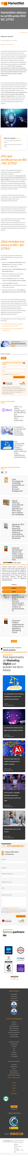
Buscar (3, 358)
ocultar (17, 138)
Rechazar (14, 588)
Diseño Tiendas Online (14, 1028)
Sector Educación (14, 1066)
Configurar (14, 584)
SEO (14, 1048)
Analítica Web (14, 1054)
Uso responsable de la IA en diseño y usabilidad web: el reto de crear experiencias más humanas (20, 449)
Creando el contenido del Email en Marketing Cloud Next (20, 431)
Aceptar (14, 591)
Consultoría (14, 1022)
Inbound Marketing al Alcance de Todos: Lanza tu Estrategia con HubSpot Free (17, 554)
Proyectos (14, 1082)
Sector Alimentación (14, 1073)
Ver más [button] (14, 641)
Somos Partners (14, 996)
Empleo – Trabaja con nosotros (14, 1077)
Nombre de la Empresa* (7, 873)
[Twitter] (14, 1134)
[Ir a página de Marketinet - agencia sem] (8, 959)
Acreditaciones (14, 998)
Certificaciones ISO (14, 1000)
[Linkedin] (16, 1134)
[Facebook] (11, 1134)
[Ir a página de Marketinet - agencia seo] (20, 968)
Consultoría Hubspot (14, 1036)
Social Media (14, 1046)
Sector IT (14, 1068)
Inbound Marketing (14, 1034)
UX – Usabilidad (14, 1056)
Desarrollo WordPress (14, 1026)
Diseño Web (14, 1024)
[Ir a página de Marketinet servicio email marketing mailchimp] (8, 968)
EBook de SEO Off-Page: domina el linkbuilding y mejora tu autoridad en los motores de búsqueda (18, 531)
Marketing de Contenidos (14, 1041)
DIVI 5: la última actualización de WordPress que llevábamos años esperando (20, 413)
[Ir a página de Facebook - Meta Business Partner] (20, 959)
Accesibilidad (17, 1150)
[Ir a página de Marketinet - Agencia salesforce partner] (8, 950)
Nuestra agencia (14, 994)
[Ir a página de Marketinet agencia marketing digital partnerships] (14, 979)
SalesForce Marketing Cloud (14, 1032)
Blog (14, 1090)
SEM (14, 1050)
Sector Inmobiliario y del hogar (14, 1075)
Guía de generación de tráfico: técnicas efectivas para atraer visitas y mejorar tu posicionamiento (18, 603)
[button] (2, 3)
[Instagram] (22, 1134)
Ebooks (14, 1088)
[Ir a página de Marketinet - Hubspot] (20, 950)
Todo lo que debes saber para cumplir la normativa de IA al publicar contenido (12, 761)
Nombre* (3, 859)
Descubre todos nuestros (12, 649)
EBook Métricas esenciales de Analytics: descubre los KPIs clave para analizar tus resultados (18, 508)
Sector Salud (14, 1064)
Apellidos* (3, 867)
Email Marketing (14, 1044)
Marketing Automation (14, 1030)
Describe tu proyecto (6, 895)
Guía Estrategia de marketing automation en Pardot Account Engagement (18, 485)
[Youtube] (19, 1134)
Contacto (14, 1106)
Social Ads (14, 1052)
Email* (3, 888)
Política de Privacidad (14, 374)
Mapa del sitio (14, 1093)
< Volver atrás (23, 32)
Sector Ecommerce (14, 1070)
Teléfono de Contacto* (6, 882)
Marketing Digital (9, 44)
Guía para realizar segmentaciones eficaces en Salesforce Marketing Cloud (18, 626)
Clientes (14, 1085)
